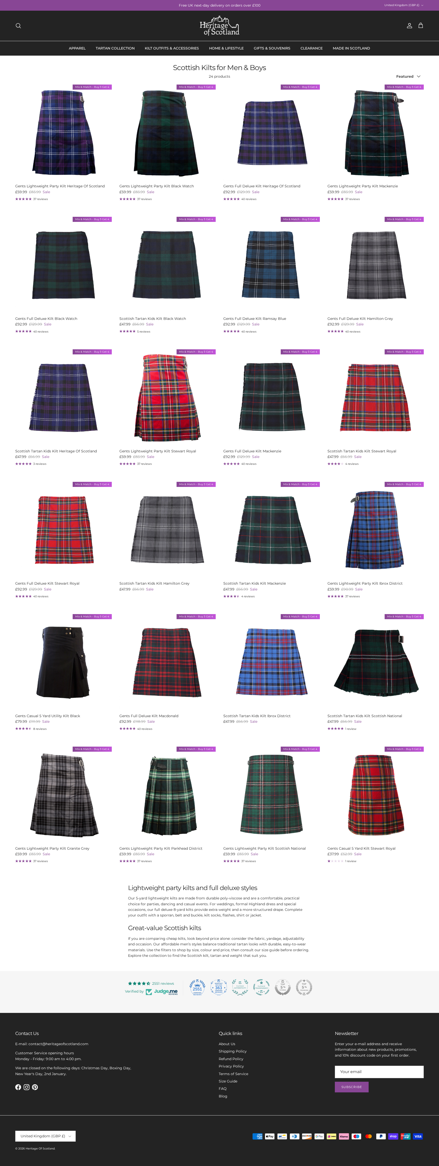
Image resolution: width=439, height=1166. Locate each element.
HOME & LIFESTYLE (226, 48)
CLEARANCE (312, 48)
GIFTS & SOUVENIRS (272, 48)
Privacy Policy (231, 1066)
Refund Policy (231, 1059)
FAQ (223, 1088)
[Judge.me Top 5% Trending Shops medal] (304, 987)
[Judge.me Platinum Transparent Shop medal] (261, 987)
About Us (227, 1044)
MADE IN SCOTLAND (351, 48)
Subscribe (351, 1087)
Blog (223, 1096)
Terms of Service (233, 1074)
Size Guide (228, 1081)
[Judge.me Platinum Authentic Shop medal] (240, 987)
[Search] (18, 26)
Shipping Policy (233, 1051)
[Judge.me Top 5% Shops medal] (283, 987)
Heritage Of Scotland (40, 1148)
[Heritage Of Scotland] (219, 26)
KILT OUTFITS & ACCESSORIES (172, 48)
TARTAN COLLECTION (115, 48)
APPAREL (77, 48)
